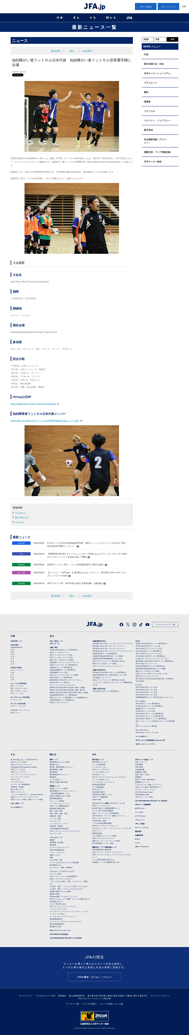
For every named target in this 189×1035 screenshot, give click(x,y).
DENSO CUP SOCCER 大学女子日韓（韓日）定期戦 (69, 692)
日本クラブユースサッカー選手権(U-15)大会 (109, 680)
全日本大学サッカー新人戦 (59, 682)
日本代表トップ (16, 641)
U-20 (12, 672)
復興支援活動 (97, 833)
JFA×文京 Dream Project (144, 792)
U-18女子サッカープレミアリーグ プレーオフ (152, 658)
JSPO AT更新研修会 (57, 850)
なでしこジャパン (17, 670)
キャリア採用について (110, 1003)
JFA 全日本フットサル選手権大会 (148, 703)
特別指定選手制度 (98, 784)
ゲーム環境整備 (98, 787)
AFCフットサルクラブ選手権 (146, 726)
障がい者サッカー (22, 517)
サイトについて (26, 995)
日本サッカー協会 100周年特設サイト (149, 787)
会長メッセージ (140, 762)
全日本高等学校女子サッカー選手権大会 (150, 666)
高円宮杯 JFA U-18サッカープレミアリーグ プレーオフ (113, 651)
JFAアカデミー (97, 789)
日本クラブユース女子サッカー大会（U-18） (152, 673)
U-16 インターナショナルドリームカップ (108, 666)
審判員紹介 (54, 772)
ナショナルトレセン (99, 767)
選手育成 (148, 129)
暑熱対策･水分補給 (56, 842)
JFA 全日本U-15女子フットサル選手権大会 (151, 718)
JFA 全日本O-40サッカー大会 (146, 687)
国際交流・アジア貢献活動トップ (104, 847)
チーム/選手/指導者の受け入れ (103, 859)
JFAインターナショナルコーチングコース (65, 831)
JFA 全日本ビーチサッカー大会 (147, 732)
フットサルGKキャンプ (100, 779)
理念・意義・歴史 (56, 811)
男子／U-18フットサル (19, 691)
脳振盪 (52, 840)
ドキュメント (140, 820)
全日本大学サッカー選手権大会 (61, 677)
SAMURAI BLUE (16, 647)
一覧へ (72, 50)
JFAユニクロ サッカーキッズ (21, 764)
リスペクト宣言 (55, 874)
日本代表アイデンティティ (20, 710)
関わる (111, 17)
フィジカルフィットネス (58, 823)
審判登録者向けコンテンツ (59, 774)
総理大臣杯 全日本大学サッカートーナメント (66, 680)
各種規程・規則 (140, 772)
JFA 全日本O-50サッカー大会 (146, 689)
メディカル (149, 111)
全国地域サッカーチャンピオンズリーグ (64, 662)
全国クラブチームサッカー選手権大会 (63, 665)
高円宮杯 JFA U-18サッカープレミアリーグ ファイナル (113, 643)
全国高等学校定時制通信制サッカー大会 (107, 658)
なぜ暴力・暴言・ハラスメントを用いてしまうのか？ (69, 886)
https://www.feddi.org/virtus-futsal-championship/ (33, 403)
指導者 (147, 101)
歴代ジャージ (15, 712)
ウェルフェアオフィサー (58, 909)
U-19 (12, 654)
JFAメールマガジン (142, 846)
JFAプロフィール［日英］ (144, 797)
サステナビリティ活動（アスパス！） (149, 784)
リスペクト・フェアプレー (157, 120)
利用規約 (62, 995)
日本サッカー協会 (153, 161)
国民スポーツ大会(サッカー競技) (62, 660)
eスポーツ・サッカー (18, 706)
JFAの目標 (139, 767)
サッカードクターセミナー (59, 847)
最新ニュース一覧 (94, 26)
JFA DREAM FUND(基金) (59, 934)
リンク (137, 843)
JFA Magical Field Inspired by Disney (24, 767)
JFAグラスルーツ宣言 (18, 762)
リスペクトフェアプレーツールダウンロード (66, 921)
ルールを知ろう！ (142, 736)
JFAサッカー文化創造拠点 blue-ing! (149, 740)
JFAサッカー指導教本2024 (59, 806)
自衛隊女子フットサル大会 (145, 708)
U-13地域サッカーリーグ (102, 677)
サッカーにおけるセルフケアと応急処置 (64, 862)
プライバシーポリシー (160, 995)
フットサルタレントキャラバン (103, 782)
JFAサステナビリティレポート (103, 838)
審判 (146, 92)
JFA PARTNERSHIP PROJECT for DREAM (66, 938)
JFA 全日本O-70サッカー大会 (146, 694)
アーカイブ (71, 1003)
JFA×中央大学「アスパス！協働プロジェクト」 (109, 815)
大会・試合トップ (56, 641)
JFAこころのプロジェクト (101, 818)
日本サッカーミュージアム (157, 73)
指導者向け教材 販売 (57, 808)
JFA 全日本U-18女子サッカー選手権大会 (150, 656)
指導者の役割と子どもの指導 (60, 891)
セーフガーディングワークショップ (63, 916)
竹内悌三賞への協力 (99, 820)
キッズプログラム (17, 782)
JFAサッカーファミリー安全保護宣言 (105, 813)
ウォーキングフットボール (20, 777)
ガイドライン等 (55, 833)
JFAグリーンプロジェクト (101, 805)
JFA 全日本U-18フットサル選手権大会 (149, 713)
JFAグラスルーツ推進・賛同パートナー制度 (27, 799)
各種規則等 (139, 835)
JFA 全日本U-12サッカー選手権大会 (106, 691)
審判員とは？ (54, 764)
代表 (60, 17)
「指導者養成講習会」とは (59, 793)
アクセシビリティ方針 (45, 995)
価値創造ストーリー (142, 782)
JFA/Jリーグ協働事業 (100, 797)
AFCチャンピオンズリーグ (59, 652)
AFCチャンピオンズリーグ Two (61, 657)
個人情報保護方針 (77, 995)
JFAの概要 (139, 764)
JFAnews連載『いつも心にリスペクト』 (64, 896)
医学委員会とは (55, 865)
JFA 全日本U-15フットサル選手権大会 (149, 716)
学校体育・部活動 (17, 787)
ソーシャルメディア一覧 (165, 624)
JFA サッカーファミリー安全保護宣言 (63, 876)
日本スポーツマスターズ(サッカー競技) (64, 675)
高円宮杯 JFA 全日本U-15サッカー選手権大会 (109, 672)
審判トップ (54, 759)
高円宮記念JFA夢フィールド (102, 794)
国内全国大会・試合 (154, 63)
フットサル (19, 522)
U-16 (12, 661)
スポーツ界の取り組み (58, 904)
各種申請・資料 (55, 816)
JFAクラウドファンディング (60, 930)
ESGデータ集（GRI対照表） (145, 779)
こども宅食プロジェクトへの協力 (104, 835)
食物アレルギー (55, 855)
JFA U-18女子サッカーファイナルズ (149, 653)
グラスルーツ (20, 512)
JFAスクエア (15, 779)
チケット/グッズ (168, 6)
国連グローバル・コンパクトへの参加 (106, 840)
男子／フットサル (17, 686)
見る (76, 17)
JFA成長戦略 (139, 769)
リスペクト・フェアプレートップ (62, 871)
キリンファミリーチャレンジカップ (24, 774)
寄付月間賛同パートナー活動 (102, 843)
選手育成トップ (98, 759)
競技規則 (53, 777)
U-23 (12, 649)
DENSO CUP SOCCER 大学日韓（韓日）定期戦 (67, 687)
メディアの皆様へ (89, 1003)
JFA (94, 754)
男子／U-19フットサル (19, 688)
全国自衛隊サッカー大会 (58, 672)
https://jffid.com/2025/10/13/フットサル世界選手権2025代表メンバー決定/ (45, 420)
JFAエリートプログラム (101, 769)
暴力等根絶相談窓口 (57, 924)
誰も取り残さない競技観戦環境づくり (106, 808)
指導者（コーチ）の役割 (58, 788)
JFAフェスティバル (18, 792)
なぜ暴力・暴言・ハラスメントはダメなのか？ (67, 889)
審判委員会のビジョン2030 (59, 762)
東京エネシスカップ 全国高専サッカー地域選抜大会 (68, 697)
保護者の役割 (54, 894)
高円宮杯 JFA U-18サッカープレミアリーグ (108, 646)
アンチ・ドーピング (57, 852)
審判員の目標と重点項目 (58, 782)
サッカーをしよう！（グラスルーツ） (24, 759)
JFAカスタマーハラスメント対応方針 (94, 998)
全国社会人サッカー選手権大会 (61, 667)
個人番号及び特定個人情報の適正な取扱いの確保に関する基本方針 (118, 995)
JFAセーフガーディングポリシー (62, 879)
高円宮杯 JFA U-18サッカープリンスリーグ (108, 648)
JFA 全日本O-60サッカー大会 (146, 692)
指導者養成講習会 (56, 798)
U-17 (12, 659)
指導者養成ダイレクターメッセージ (63, 791)
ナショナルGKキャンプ (100, 772)
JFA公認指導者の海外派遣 (59, 828)
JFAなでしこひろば (18, 769)
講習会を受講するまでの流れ (60, 796)
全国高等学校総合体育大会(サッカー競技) (108, 656)
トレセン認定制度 (98, 764)
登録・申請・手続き (142, 774)
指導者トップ (54, 786)
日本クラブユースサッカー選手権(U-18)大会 (109, 661)
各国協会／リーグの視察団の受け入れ (106, 862)
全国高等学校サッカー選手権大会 (105, 653)
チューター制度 (55, 818)
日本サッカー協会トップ (144, 759)
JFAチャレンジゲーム (18, 772)
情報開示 (138, 777)
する (93, 17)
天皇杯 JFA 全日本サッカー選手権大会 (64, 650)
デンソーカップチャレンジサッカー (63, 685)
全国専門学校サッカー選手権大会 (62, 700)
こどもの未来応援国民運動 (102, 823)
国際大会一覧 (54, 643)
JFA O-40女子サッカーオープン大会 (149, 648)
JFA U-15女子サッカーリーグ (146, 663)
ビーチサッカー (16, 699)
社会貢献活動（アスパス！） (155, 141)
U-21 (12, 652)
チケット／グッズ (141, 827)
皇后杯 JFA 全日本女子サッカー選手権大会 (151, 643)
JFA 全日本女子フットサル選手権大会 (149, 706)
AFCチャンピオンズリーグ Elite (61, 655)
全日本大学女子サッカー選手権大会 (149, 651)
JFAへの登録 (146, 6)
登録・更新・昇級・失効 (58, 813)
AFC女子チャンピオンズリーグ (147, 676)
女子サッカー (140, 808)
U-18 (12, 656)
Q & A (137, 839)
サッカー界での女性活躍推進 (102, 810)
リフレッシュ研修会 (57, 801)
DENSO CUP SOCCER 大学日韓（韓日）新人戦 (67, 690)
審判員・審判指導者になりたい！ (62, 767)
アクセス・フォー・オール (145, 789)
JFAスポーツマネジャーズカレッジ (105, 825)
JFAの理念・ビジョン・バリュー (94, 976)
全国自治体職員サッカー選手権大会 (63, 670)
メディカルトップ (56, 837)
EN (184, 6)
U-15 (12, 664)
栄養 (51, 857)
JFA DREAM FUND (142, 794)
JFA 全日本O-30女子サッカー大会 (148, 646)
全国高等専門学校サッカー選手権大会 (63, 695)
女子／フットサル (17, 693)
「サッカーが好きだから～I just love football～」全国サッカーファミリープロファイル (28, 795)
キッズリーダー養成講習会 (20, 784)
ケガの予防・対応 (56, 860)
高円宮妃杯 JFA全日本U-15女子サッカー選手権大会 (154, 661)
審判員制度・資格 (56, 769)
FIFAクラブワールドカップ (59, 702)
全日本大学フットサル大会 (145, 711)
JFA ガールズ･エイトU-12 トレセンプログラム (109, 777)
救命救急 (53, 845)
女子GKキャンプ (98, 774)
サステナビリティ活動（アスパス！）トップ (108, 803)
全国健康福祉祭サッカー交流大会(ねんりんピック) (154, 697)
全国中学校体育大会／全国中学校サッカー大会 (110, 675)
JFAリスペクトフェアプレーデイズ (62, 906)
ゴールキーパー (55, 821)
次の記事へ (87, 50)
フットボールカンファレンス (60, 803)
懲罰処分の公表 (55, 926)
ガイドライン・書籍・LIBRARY (61, 867)
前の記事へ (56, 50)
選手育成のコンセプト (100, 762)
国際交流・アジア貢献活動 (157, 152)
